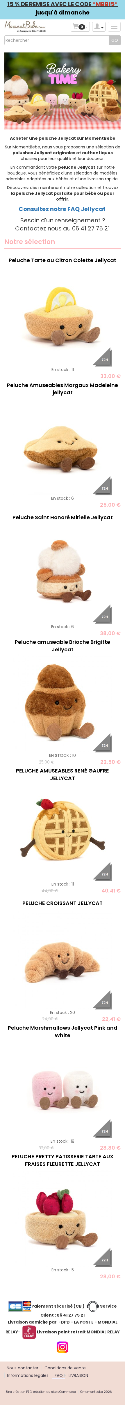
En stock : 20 (62, 1012)
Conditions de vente (65, 1368)
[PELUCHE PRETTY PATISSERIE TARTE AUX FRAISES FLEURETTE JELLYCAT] (62, 1217)
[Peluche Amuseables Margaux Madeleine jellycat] (62, 445)
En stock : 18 (62, 1141)
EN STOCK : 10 (62, 755)
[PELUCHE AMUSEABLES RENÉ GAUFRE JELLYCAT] (62, 831)
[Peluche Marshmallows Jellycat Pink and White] (62, 1088)
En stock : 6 (62, 498)
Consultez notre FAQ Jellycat (63, 209)
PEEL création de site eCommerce (51, 1392)
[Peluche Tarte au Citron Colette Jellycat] (62, 317)
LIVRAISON (78, 1375)
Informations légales (28, 1375)
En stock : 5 (62, 1270)
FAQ (59, 1375)
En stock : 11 (62, 369)
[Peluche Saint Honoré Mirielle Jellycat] (62, 574)
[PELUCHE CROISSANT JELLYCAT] (62, 959)
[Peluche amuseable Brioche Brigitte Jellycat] (62, 703)
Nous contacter (22, 1368)
